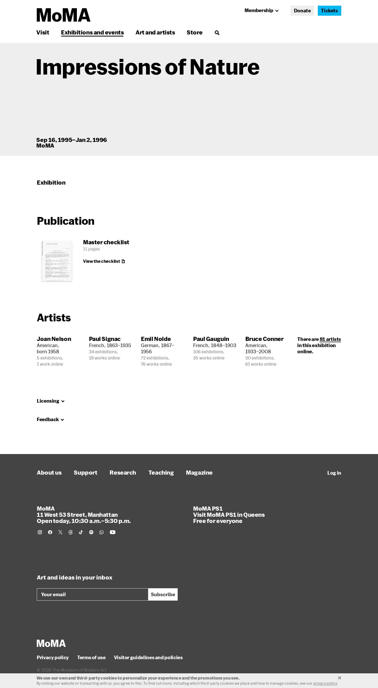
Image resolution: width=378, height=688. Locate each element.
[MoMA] (51, 643)
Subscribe (163, 594)
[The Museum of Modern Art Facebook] (50, 532)
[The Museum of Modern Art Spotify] (91, 532)
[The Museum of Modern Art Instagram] (40, 532)
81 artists (330, 339)
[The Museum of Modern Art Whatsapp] (101, 532)
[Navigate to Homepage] (64, 15)
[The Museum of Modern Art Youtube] (113, 532)
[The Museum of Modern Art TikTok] (81, 532)
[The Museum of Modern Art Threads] (71, 532)
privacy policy (325, 683)
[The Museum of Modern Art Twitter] (60, 532)
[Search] (217, 32)
